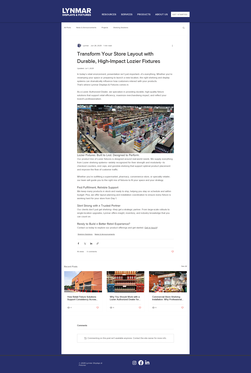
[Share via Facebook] (78, 243)
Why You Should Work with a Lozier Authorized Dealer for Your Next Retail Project (125, 298)
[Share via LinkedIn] (91, 243)
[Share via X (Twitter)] (85, 243)
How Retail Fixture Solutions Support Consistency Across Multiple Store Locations (81, 298)
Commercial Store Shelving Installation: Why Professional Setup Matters (167, 298)
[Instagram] (134, 362)
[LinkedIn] (147, 362)
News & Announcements (86, 27)
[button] (183, 28)
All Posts (67, 27)
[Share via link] (97, 243)
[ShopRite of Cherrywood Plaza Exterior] (83, 281)
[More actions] (172, 45)
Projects (105, 27)
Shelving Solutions (120, 27)
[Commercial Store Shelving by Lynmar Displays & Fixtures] (168, 281)
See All (184, 266)
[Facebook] (140, 362)
